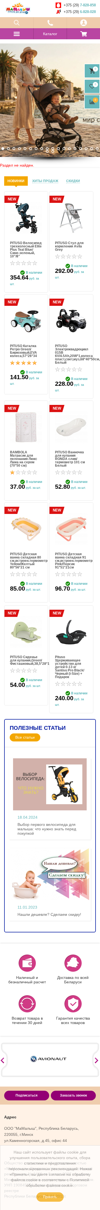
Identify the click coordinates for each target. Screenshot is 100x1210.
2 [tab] (8, 148)
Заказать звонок (73, 1095)
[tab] (16, 181)
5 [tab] (25, 148)
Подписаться (27, 1095)
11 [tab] (58, 148)
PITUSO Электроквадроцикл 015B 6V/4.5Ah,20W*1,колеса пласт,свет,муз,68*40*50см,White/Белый (71, 354)
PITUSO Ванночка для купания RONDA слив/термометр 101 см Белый (70, 459)
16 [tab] (86, 148)
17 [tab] (91, 148)
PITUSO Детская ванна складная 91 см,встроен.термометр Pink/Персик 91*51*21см (71, 560)
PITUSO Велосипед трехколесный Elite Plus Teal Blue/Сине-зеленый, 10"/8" (26, 249)
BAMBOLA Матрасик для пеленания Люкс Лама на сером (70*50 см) (23, 459)
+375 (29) (80, 5)
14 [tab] (75, 148)
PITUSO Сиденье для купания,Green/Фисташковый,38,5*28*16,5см (26, 660)
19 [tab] (47, 151)
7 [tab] (36, 148)
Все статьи (25, 737)
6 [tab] (30, 148)
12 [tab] (63, 148)
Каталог (50, 34)
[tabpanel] (50, 100)
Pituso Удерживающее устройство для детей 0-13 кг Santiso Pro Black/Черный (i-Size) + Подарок (69, 667)
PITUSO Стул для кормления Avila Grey (69, 246)
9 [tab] (47, 148)
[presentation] (16, 181)
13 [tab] (69, 148)
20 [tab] (52, 151)
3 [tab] (13, 148)
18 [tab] (97, 148)
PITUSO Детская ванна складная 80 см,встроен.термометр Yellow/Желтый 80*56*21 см (26, 560)
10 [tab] (52, 148)
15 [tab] (80, 148)
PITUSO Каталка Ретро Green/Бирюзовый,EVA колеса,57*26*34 (23, 351)
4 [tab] (19, 148)
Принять (50, 1197)
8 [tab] (41, 148)
